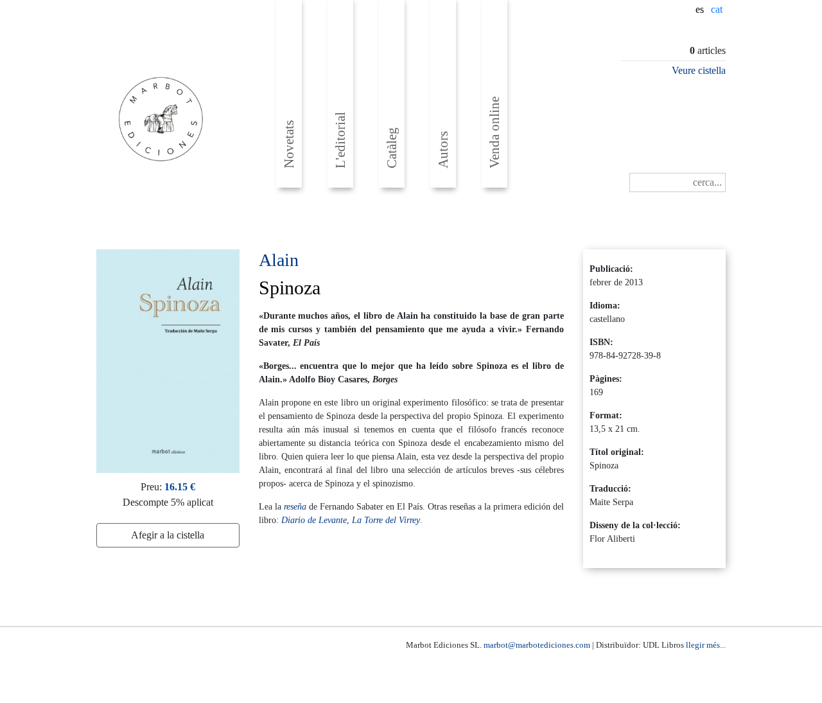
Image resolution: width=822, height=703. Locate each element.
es (699, 9)
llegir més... (706, 645)
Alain (279, 260)
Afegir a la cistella (167, 534)
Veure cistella (699, 70)
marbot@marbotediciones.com (537, 645)
